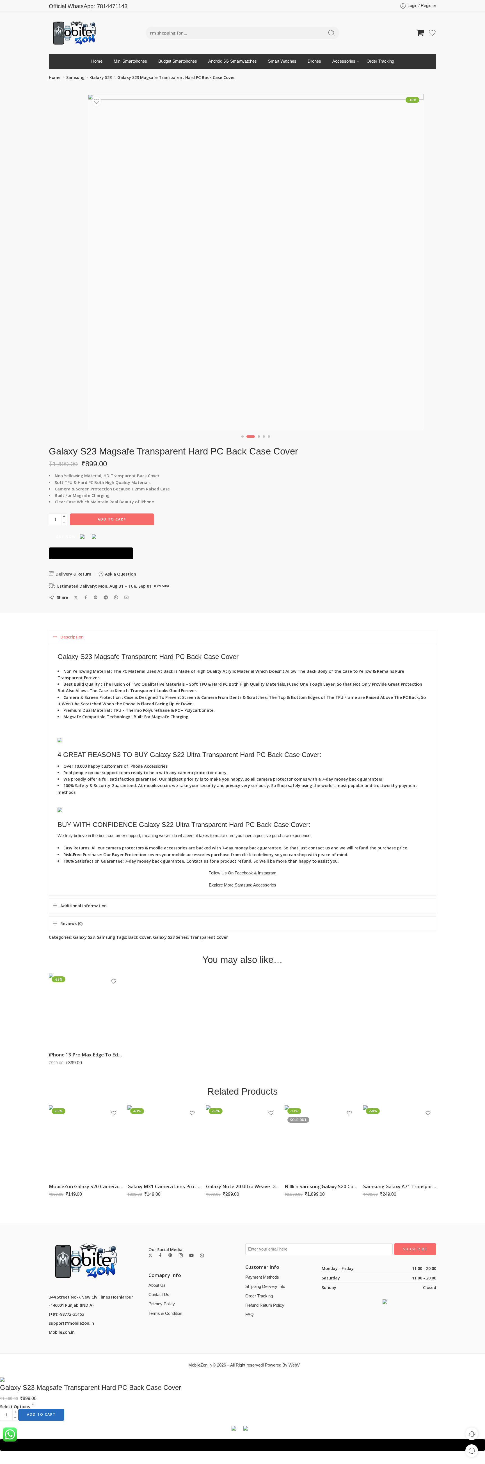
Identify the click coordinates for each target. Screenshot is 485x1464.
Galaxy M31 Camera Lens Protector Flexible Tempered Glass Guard (163, 1186)
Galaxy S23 (101, 77)
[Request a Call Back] (471, 1433)
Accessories (343, 61)
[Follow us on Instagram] (180, 1255)
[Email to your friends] (126, 597)
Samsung (75, 77)
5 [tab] (269, 441)
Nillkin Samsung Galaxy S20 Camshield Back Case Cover (321, 1186)
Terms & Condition (165, 1313)
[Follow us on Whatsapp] (202, 1255)
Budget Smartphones (177, 61)
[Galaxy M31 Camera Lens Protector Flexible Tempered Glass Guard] (163, 1141)
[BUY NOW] (91, 553)
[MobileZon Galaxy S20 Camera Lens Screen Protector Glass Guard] (85, 1141)
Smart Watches (282, 61)
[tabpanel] (256, 263)
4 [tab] (264, 441)
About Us (157, 1285)
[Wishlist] (96, 101)
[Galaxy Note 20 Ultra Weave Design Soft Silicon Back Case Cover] (242, 1141)
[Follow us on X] (150, 1255)
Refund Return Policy (264, 1305)
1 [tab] (242, 441)
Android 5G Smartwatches (232, 61)
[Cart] (420, 33)
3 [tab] (259, 441)
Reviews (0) (71, 923)
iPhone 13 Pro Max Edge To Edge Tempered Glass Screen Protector (85, 1054)
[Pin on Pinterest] (95, 597)
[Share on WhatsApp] (116, 597)
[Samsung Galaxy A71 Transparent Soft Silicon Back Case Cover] (399, 1141)
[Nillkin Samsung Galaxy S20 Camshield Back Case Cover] (321, 1141)
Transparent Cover (209, 937)
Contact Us (158, 1294)
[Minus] (64, 522)
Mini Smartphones (130, 61)
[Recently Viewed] (471, 1450)
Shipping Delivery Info (265, 1286)
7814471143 (112, 6)
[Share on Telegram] (106, 597)
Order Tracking (380, 61)
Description (72, 637)
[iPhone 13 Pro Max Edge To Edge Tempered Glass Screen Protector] (85, 1010)
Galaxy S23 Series (170, 937)
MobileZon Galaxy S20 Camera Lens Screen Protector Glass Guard (85, 1186)
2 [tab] (251, 441)
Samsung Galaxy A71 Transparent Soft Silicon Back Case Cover (399, 1186)
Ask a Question (120, 574)
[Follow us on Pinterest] (170, 1255)
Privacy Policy (161, 1304)
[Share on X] (76, 597)
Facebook (244, 873)
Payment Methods (262, 1277)
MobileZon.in (62, 1332)
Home (96, 61)
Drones (314, 61)
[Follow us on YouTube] (191, 1255)
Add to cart (112, 519)
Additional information (83, 905)
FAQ (249, 1314)
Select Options (15, 1406)
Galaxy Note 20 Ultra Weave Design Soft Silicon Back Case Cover (242, 1186)
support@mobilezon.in (71, 1323)
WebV (294, 1365)
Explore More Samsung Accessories (242, 885)
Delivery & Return (72, 574)
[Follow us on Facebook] (160, 1255)
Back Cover (139, 937)
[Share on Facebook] (86, 597)
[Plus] (64, 516)
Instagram (267, 873)
